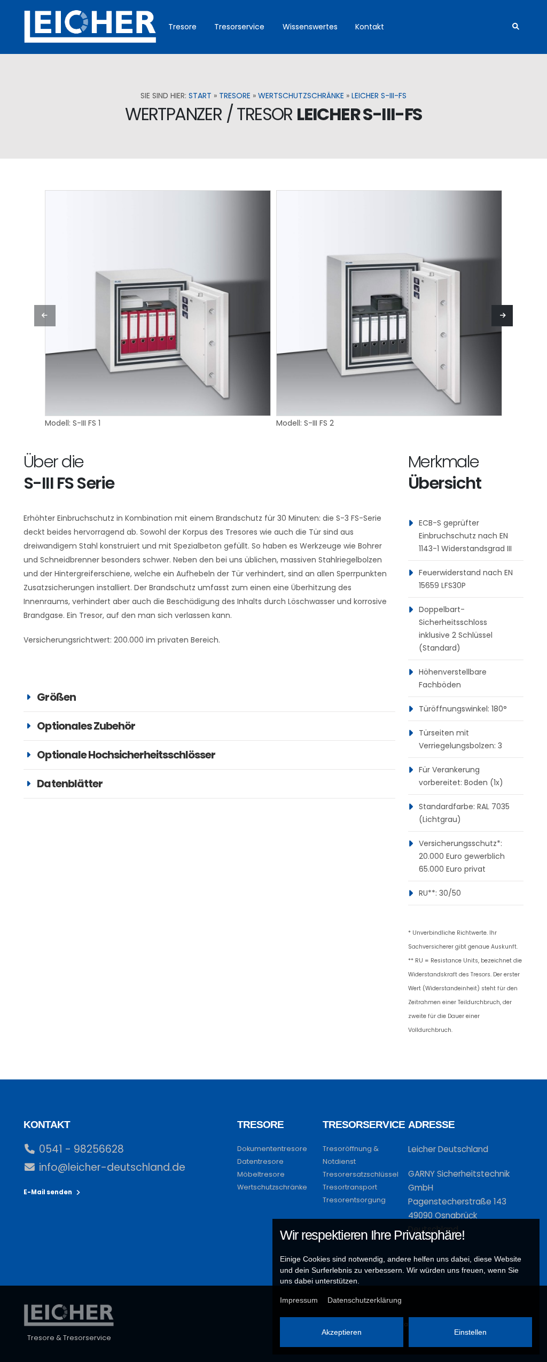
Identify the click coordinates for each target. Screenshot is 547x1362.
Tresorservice (239, 26)
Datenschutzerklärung (364, 1300)
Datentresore (260, 1161)
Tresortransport (350, 1187)
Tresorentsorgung (354, 1199)
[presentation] (45, 315)
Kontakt (369, 26)
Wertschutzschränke (301, 95)
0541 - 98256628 (81, 1149)
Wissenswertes (310, 26)
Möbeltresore (261, 1174)
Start (200, 95)
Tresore (182, 26)
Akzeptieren (342, 1332)
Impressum (299, 1300)
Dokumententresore (272, 1148)
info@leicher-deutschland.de (112, 1167)
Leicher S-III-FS (379, 95)
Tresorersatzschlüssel (360, 1174)
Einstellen (470, 1332)
